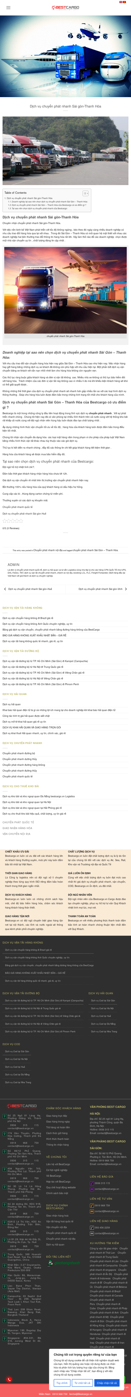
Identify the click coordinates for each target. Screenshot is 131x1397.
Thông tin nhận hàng (57, 1144)
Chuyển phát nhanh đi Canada (106, 1295)
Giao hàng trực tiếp (56, 1115)
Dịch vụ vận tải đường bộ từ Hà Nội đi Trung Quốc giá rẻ (33, 666)
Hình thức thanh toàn (57, 1138)
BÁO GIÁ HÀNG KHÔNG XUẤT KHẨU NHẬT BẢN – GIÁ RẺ (34, 635)
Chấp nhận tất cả (107, 1383)
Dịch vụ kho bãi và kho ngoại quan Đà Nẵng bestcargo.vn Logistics (39, 796)
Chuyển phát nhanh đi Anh (104, 1312)
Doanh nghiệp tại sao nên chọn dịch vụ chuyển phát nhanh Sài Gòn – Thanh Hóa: (50, 201)
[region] (86, 1369)
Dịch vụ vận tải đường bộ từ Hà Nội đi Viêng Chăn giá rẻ (33, 678)
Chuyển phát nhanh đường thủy (20, 770)
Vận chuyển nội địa (56, 1227)
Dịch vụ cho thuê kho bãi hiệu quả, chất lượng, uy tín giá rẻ (34, 813)
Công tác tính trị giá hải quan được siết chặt (26, 715)
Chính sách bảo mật (57, 1193)
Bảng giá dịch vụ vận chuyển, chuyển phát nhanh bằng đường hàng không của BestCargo (51, 629)
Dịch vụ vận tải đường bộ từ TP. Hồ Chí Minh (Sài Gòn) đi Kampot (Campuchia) (45, 661)
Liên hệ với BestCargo (58, 1164)
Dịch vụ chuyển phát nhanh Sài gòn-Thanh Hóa (29, 198)
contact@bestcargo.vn (109, 1133)
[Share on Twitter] (62, 538)
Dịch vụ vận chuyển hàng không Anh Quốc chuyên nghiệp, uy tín (37, 623)
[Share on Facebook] (56, 538)
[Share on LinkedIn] (82, 538)
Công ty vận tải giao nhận (104, 1248)
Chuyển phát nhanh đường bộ (19, 753)
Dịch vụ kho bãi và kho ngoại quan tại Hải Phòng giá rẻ (32, 807)
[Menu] (8, 7)
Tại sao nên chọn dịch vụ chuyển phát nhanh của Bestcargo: (40, 208)
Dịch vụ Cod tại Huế (101, 1016)
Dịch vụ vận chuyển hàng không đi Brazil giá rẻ (28, 618)
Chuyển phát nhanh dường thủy (20, 759)
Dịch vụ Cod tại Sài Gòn (103, 1000)
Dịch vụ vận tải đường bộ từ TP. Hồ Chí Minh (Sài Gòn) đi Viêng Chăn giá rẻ (43, 672)
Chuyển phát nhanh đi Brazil (105, 1291)
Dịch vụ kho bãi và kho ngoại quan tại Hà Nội (27, 802)
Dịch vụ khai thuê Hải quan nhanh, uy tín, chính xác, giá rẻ (34, 733)
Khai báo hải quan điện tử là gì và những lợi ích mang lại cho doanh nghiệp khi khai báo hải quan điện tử (59, 710)
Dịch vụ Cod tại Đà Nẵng (103, 1023)
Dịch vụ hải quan (12, 704)
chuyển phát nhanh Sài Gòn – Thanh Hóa (95, 550)
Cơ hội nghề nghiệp (56, 1170)
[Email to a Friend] (69, 538)
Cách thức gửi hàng (57, 1133)
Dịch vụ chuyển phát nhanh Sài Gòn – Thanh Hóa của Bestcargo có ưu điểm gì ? (49, 204)
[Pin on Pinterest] (75, 538)
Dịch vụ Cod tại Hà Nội (102, 1008)
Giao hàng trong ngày (58, 1121)
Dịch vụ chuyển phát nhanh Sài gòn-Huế (24, 513)
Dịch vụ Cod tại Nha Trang (104, 1031)
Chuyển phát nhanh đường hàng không (24, 764)
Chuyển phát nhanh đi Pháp (112, 1308)
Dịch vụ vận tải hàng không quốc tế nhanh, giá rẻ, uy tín (33, 641)
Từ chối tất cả (82, 1383)
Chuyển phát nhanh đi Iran (110, 1342)
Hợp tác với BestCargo (58, 1181)
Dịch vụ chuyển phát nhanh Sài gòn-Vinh (101, 589)
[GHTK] (50, 1262)
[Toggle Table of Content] (84, 193)
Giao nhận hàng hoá (57, 1215)
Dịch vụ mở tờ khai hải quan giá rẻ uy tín (24, 721)
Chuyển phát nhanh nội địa (48, 550)
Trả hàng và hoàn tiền (58, 1127)
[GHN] (67, 1262)
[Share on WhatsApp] (49, 538)
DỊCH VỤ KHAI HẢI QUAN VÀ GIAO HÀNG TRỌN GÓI (32, 727)
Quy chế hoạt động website (61, 1187)
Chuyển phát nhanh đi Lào (104, 1261)
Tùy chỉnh (62, 1383)
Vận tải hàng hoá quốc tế (59, 1221)
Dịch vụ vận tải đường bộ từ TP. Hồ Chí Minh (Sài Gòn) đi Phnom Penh (41, 684)
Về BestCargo (53, 1175)
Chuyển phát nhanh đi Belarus (110, 1286)
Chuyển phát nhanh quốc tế (18, 507)
